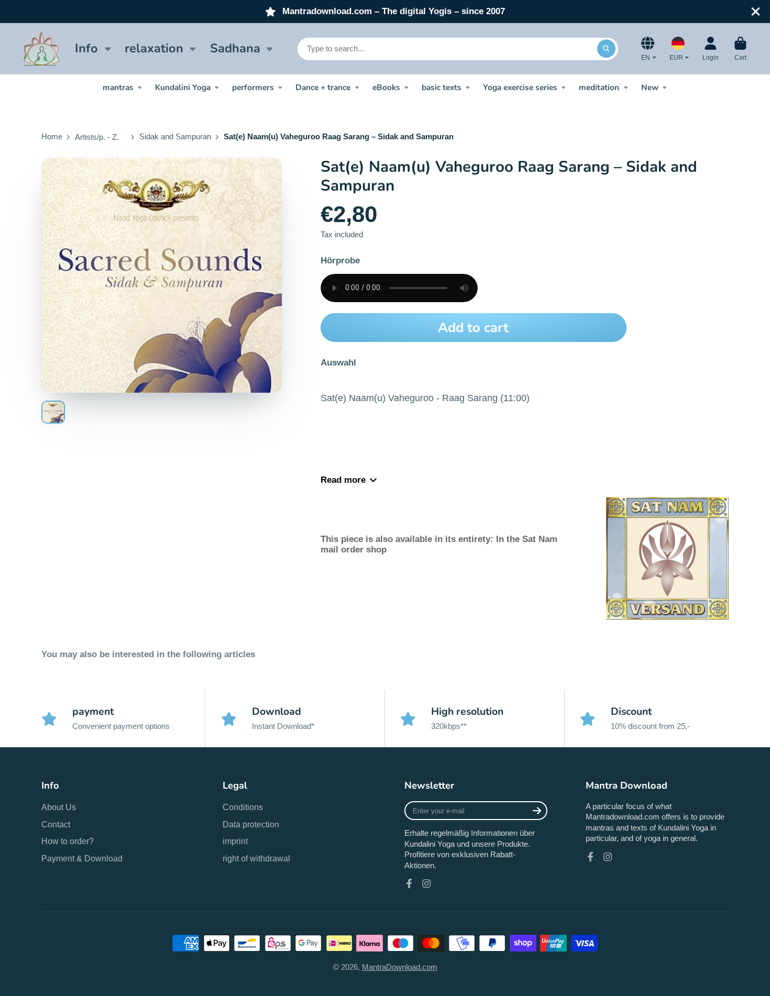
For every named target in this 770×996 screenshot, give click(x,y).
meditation (599, 87)
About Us (58, 807)
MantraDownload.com (399, 967)
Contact (55, 824)
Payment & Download (82, 858)
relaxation (154, 48)
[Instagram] (426, 883)
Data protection (251, 824)
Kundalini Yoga (183, 87)
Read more (343, 480)
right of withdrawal (256, 858)
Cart (740, 49)
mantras (118, 87)
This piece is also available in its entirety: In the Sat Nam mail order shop (439, 544)
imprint (235, 841)
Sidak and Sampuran (175, 136)
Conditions (243, 807)
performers (253, 87)
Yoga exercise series (520, 87)
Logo (41, 48)
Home (51, 136)
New (649, 87)
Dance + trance (322, 87)
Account (710, 49)
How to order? (67, 841)
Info (86, 48)
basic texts (441, 87)
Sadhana (235, 48)
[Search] (606, 48)
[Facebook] (409, 883)
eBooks (386, 87)
